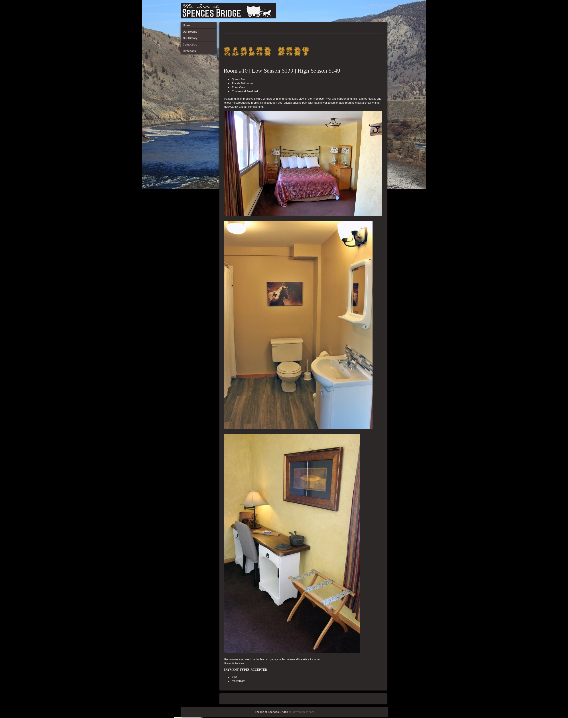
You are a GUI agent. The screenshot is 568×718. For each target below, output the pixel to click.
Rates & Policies (234, 663)
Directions (382, 10)
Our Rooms (360, 10)
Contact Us (375, 10)
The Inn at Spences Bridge (271, 712)
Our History (367, 10)
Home (353, 10)
